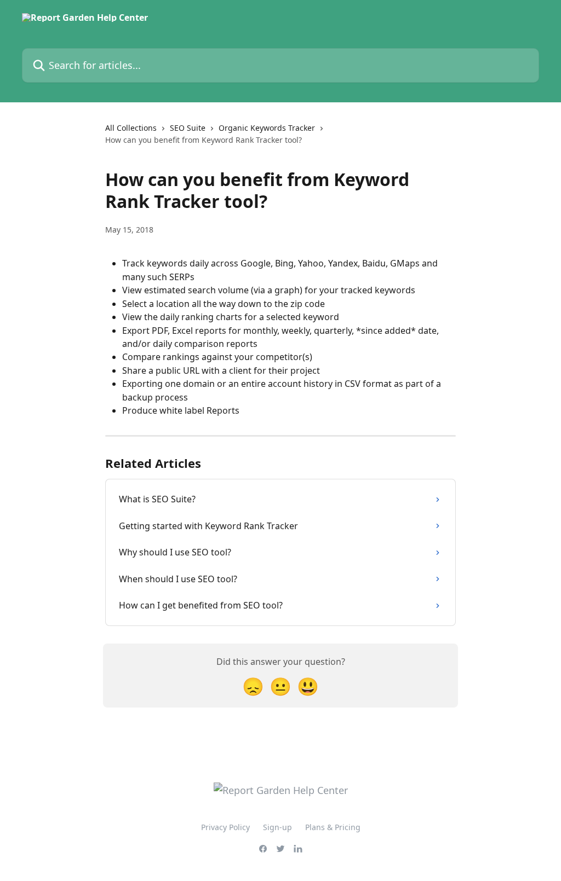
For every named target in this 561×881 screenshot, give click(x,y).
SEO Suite (187, 128)
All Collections (131, 128)
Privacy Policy (225, 827)
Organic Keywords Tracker (267, 128)
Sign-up (277, 827)
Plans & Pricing (332, 827)
